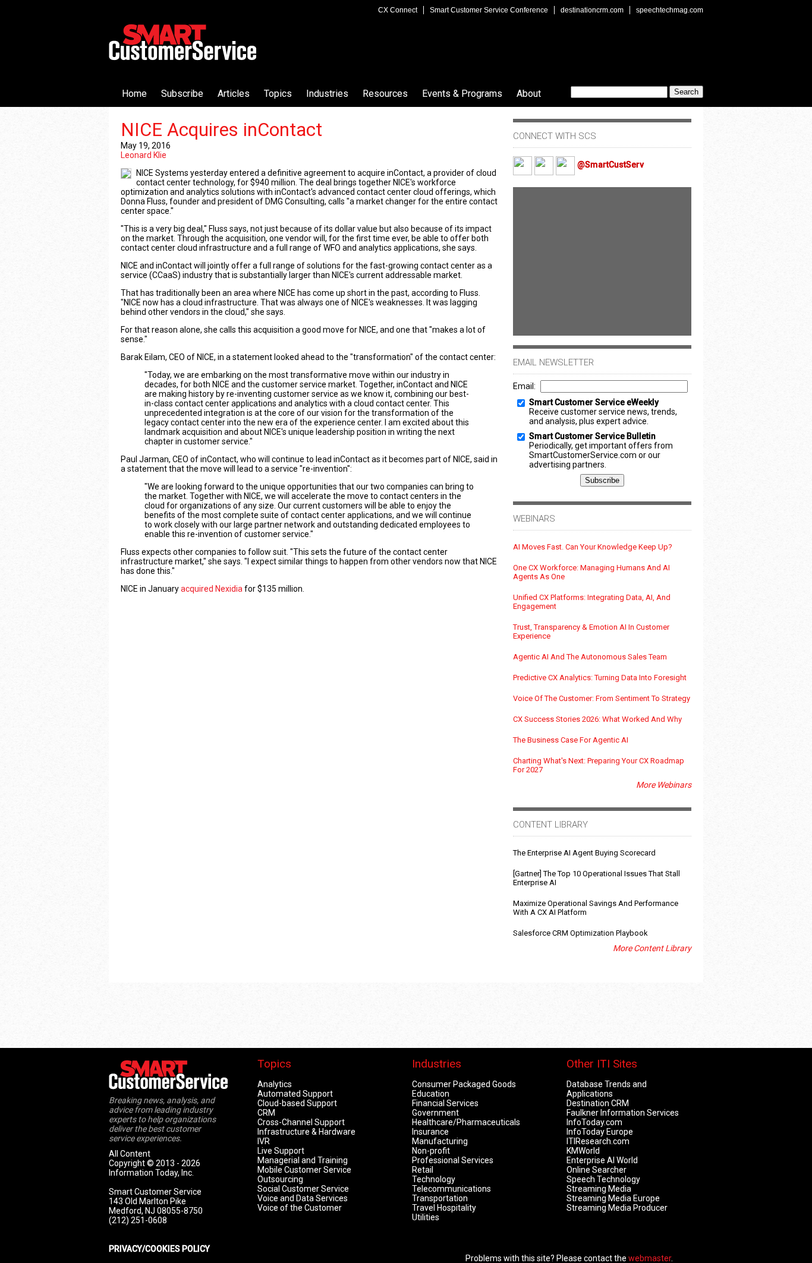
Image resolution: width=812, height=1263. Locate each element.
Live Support (280, 1150)
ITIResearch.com (598, 1141)
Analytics (274, 1084)
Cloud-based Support (297, 1103)
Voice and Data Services (302, 1198)
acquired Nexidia (212, 588)
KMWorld (583, 1150)
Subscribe (182, 93)
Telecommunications (451, 1188)
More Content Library (652, 948)
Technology (433, 1179)
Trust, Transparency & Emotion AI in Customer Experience (591, 631)
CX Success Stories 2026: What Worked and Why (597, 719)
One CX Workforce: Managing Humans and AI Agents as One (591, 572)
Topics (278, 93)
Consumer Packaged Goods (464, 1084)
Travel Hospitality (444, 1208)
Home (134, 93)
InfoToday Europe (599, 1131)
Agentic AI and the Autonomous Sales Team (590, 656)
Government (435, 1112)
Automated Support (295, 1093)
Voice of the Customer (299, 1208)
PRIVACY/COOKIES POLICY (159, 1248)
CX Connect (397, 10)
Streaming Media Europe (613, 1198)
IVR (263, 1141)
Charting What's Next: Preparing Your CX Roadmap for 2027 (598, 765)
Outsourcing (280, 1179)
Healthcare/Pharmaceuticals (466, 1122)
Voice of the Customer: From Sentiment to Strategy (601, 698)
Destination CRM (597, 1103)
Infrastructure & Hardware (306, 1131)
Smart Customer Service (182, 42)
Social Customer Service (303, 1188)
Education (430, 1093)
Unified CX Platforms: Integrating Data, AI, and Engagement (592, 602)
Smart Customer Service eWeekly (594, 402)
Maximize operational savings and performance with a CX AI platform (595, 908)
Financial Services (445, 1103)
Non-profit (431, 1150)
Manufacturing (440, 1141)
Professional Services (452, 1160)
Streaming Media (598, 1188)
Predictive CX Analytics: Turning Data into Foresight (600, 677)
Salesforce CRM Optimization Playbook (580, 933)
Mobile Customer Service (304, 1169)
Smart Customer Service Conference (489, 10)
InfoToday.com (594, 1122)
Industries (327, 93)
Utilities (425, 1217)
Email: (524, 386)
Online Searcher (596, 1169)
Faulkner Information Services (622, 1112)
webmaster (649, 1258)
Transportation (440, 1198)
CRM (266, 1112)
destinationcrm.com (592, 10)
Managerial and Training (302, 1160)
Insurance (430, 1131)
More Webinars (663, 785)
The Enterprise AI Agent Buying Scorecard (584, 852)
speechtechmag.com (669, 10)
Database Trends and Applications (606, 1088)
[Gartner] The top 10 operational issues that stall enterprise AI (596, 878)
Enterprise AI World (602, 1160)
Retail (422, 1169)
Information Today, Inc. (151, 1172)
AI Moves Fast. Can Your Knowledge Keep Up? (592, 546)
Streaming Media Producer (617, 1208)
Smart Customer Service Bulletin (592, 436)
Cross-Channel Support (301, 1122)
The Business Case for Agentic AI (570, 739)
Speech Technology (603, 1179)
